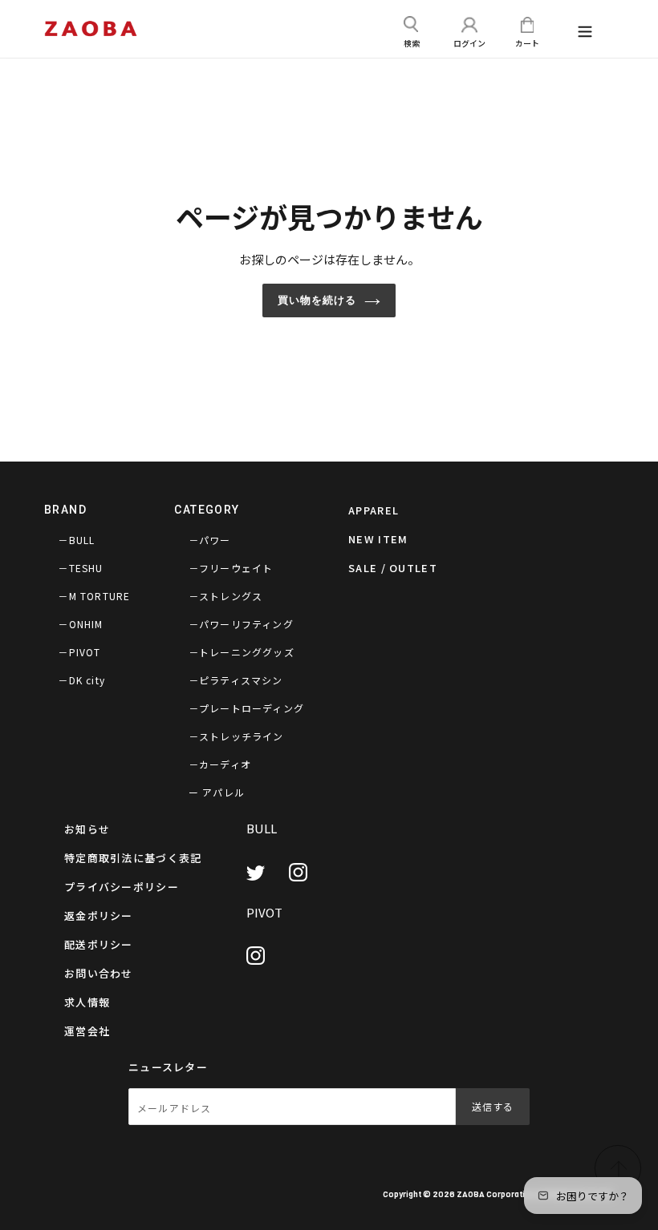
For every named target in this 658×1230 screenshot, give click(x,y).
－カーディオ (220, 764)
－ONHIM (80, 624)
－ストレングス (225, 596)
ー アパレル (217, 792)
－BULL (76, 539)
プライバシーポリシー (121, 886)
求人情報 (87, 1002)
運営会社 (87, 1030)
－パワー (210, 539)
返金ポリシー (98, 915)
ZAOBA (471, 1194)
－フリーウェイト (231, 568)
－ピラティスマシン (236, 680)
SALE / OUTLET (392, 567)
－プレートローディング (246, 708)
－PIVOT (79, 652)
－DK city (81, 680)
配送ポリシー (98, 944)
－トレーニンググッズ (241, 652)
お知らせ (87, 829)
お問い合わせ (98, 973)
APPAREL (373, 510)
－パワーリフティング (241, 624)
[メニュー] (585, 33)
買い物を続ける (317, 300)
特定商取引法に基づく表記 (133, 857)
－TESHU (80, 568)
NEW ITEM (378, 538)
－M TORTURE (94, 596)
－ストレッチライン (236, 736)
